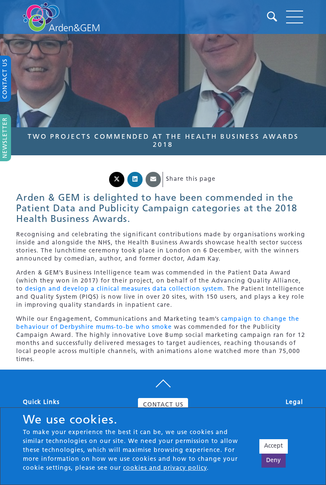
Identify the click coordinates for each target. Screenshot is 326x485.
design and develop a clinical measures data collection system (124, 289)
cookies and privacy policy (165, 468)
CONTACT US (163, 405)
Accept (273, 446)
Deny (273, 460)
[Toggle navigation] (294, 17)
